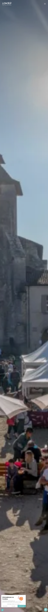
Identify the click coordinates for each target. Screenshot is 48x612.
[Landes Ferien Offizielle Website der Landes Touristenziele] (6, 3)
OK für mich (21, 606)
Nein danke (5, 606)
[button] (2, 610)
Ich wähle (13, 606)
